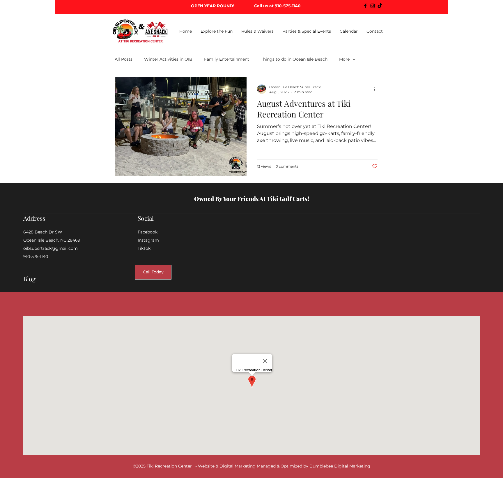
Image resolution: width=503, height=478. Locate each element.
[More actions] (376, 89)
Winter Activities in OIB (168, 59)
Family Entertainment (226, 59)
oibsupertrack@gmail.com (50, 248)
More (344, 59)
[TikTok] (380, 6)
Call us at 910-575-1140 (277, 5)
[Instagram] (373, 6)
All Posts (123, 59)
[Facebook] (365, 6)
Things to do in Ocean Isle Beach (294, 59)
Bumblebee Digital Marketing (339, 466)
